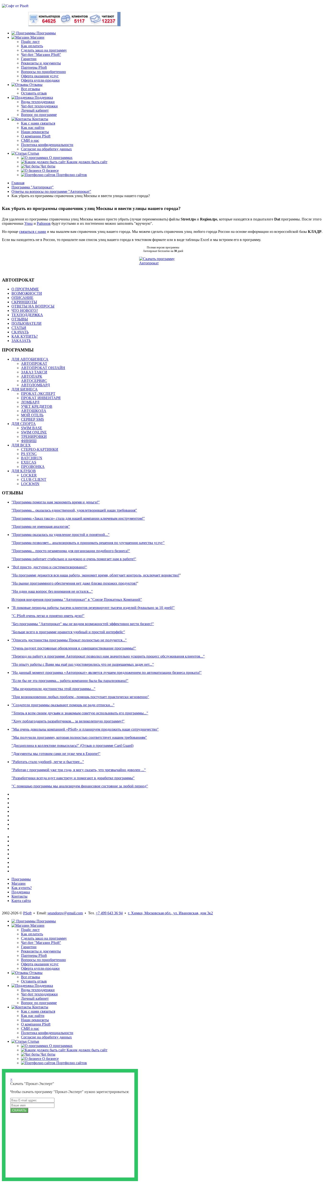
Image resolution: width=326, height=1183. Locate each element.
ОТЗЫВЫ (19, 319)
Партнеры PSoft (34, 67)
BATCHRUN (31, 458)
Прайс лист (30, 42)
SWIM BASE (31, 428)
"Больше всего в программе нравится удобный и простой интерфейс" (68, 632)
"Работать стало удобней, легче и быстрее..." (47, 762)
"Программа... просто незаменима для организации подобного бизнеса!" (70, 551)
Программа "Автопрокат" (32, 187)
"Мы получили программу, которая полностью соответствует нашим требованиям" (79, 737)
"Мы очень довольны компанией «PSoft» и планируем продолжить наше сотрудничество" (85, 729)
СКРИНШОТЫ (24, 302)
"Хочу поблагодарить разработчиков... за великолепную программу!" (68, 721)
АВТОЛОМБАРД (35, 385)
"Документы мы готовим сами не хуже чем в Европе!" (55, 754)
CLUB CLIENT (33, 479)
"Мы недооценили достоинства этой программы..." (53, 689)
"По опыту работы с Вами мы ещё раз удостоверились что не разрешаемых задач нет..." (82, 664)
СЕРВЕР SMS (32, 419)
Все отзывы (30, 89)
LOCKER (29, 475)
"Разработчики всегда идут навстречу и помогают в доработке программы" (73, 778)
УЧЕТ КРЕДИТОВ (36, 406)
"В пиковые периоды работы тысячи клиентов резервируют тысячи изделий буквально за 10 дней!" (93, 608)
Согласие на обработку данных (46, 149)
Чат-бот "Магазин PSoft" (41, 54)
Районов (44, 223)
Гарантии (29, 59)
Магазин (18, 883)
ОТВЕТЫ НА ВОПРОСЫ (32, 306)
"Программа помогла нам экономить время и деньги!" (55, 502)
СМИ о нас (30, 140)
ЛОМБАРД (30, 402)
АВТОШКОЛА (33, 411)
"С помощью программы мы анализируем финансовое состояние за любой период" (79, 786)
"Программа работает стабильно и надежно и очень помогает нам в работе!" (73, 559)
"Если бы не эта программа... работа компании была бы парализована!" (69, 681)
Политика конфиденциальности (47, 145)
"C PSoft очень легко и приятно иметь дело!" (47, 616)
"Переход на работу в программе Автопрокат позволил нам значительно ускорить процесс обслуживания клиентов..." (108, 656)
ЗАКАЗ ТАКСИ (34, 372)
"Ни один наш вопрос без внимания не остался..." (52, 591)
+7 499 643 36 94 (109, 913)
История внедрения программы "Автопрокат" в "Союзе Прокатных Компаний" (76, 599)
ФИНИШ (29, 441)
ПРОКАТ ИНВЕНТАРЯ (41, 398)
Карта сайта (21, 901)
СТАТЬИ (18, 328)
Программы (21, 879)
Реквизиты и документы (41, 63)
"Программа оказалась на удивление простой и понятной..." (60, 535)
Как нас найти (32, 128)
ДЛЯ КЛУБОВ (23, 471)
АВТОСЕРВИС (34, 381)
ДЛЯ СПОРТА (23, 424)
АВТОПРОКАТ (34, 363)
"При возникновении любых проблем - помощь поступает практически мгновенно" (80, 697)
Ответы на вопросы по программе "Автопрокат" (51, 191)
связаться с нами (32, 232)
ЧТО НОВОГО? (24, 311)
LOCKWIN (30, 484)
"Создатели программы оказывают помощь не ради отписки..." (63, 705)
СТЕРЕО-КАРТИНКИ (39, 449)
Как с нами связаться (38, 123)
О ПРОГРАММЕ (25, 289)
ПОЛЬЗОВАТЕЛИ (26, 323)
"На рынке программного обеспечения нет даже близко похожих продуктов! (74, 583)
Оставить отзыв (34, 93)
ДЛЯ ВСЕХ (21, 445)
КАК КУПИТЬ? (24, 336)
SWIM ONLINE (34, 432)
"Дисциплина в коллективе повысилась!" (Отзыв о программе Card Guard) (72, 745)
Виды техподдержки (38, 102)
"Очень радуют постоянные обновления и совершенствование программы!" (73, 648)
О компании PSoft (35, 136)
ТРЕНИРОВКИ (34, 436)
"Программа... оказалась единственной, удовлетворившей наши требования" (74, 510)
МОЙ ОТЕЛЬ (32, 415)
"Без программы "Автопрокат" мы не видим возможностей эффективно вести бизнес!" (82, 624)
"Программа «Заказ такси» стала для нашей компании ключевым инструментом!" (78, 518)
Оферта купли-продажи (40, 80)
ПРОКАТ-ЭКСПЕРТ (38, 394)
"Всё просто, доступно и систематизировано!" (49, 567)
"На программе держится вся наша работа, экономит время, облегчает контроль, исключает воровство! (95, 575)
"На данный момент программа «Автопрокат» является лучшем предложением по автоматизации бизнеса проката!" (106, 672)
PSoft (27, 913)
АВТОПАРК (31, 376)
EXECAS (28, 462)
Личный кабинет (35, 110)
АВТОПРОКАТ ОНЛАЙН (43, 368)
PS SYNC (29, 454)
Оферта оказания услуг (40, 76)
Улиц (28, 223)
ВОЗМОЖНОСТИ (26, 293)
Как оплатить (32, 46)
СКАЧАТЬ (20, 332)
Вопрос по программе (39, 115)
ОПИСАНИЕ (22, 298)
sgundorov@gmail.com (65, 913)
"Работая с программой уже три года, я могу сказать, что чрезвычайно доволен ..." (78, 770)
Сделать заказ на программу (44, 50)
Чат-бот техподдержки (39, 106)
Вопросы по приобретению (43, 72)
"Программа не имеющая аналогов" (40, 526)
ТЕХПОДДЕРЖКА (27, 315)
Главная (17, 183)
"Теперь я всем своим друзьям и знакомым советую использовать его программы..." (79, 713)
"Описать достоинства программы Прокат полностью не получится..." (69, 640)
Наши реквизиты (35, 132)
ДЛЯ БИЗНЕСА (24, 389)
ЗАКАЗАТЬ (21, 341)
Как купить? (21, 888)
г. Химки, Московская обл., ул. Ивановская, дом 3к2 (170, 913)
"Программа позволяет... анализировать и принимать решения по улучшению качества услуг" (88, 543)
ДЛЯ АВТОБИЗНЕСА (29, 359)
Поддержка (20, 892)
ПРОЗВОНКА (33, 467)
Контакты (19, 896)
